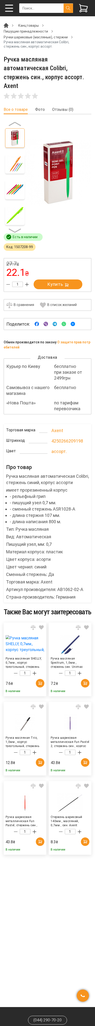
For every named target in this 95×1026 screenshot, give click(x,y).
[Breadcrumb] (6, 25)
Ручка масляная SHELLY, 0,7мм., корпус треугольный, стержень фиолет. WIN (24, 662)
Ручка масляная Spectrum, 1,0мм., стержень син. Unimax (67, 662)
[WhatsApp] (64, 324)
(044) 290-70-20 (47, 1020)
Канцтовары (28, 25)
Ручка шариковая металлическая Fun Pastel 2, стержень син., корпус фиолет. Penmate (70, 741)
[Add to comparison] (33, 627)
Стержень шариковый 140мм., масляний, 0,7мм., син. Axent (66, 820)
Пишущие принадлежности (26, 31)
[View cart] (83, 8)
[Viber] (46, 324)
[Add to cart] (40, 683)
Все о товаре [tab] (16, 109)
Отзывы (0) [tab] (62, 109)
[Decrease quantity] (8, 284)
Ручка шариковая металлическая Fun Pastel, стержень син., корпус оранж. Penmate (23, 820)
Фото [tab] (40, 109)
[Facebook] (37, 324)
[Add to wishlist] (41, 627)
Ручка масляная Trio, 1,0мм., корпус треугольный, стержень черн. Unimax (22, 741)
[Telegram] (55, 324)
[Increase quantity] (27, 284)
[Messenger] (73, 324)
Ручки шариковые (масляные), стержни (36, 37)
